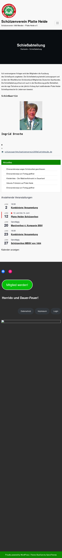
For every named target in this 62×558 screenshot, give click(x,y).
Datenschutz (26, 311)
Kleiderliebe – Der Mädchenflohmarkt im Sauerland (25, 178)
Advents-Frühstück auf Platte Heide (19, 183)
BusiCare (40, 554)
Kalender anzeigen (10, 249)
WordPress (25, 554)
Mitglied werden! (17, 285)
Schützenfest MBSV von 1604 (26, 243)
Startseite (24, 49)
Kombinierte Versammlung (24, 207)
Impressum (42, 311)
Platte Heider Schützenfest (24, 216)
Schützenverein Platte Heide (24, 21)
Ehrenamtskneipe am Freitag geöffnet (20, 173)
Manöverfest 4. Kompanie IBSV (27, 225)
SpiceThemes (51, 554)
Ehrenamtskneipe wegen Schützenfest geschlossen (25, 169)
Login (56, 311)
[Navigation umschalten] (57, 23)
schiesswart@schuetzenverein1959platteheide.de (28, 152)
